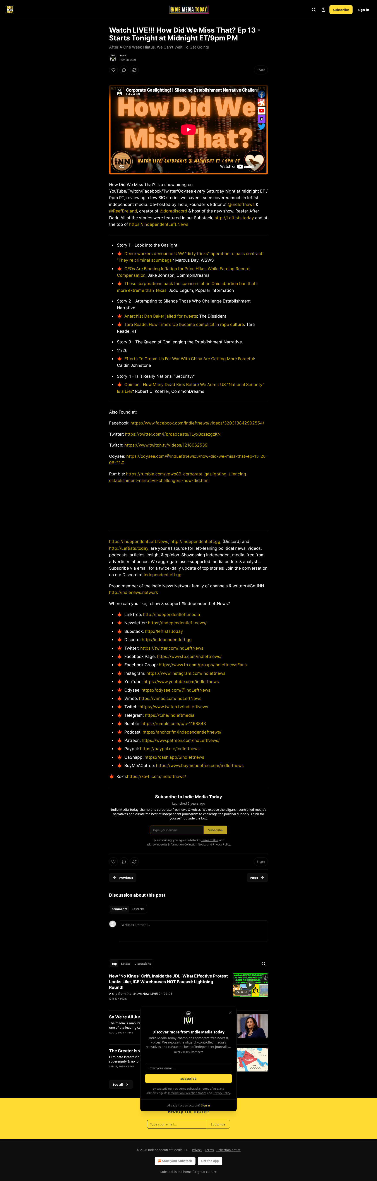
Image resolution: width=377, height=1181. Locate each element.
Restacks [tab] (138, 909)
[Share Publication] (323, 9)
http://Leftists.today (234, 217)
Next (254, 877)
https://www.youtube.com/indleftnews (180, 681)
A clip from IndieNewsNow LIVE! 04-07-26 (141, 993)
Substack (166, 1172)
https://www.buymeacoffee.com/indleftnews (199, 765)
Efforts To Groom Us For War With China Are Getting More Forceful (188, 358)
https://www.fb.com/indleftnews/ (189, 656)
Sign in (363, 9)
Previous (126, 877)
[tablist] (128, 909)
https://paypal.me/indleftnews (169, 748)
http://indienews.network (133, 592)
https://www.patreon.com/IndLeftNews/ (180, 740)
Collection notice (228, 1150)
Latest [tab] (125, 964)
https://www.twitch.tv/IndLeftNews (173, 706)
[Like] (113, 70)
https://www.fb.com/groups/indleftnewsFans (202, 664)
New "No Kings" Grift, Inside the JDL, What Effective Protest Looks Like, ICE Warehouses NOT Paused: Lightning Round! (168, 982)
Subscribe (341, 9)
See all (118, 1084)
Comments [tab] (119, 909)
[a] (250, 985)
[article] (188, 990)
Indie (123, 55)
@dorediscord (173, 211)
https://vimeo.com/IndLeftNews (169, 698)
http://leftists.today (164, 631)
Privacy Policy (221, 1093)
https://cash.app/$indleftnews (174, 757)
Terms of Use (209, 1089)
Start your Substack (177, 1161)
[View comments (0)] (124, 70)
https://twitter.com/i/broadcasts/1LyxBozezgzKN (173, 434)
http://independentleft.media (171, 614)
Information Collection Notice (187, 1093)
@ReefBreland (123, 211)
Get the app (210, 1161)
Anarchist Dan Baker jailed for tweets (160, 316)
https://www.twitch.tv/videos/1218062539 (165, 445)
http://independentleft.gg (195, 541)
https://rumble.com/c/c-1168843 (173, 723)
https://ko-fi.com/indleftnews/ (156, 776)
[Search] (313, 9)
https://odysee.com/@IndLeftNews (175, 690)
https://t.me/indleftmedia (169, 715)
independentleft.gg (163, 574)
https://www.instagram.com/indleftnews (185, 673)
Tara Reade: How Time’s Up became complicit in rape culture (183, 324)
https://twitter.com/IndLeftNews (171, 648)
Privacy (197, 1150)
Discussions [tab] (142, 964)
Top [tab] (114, 964)
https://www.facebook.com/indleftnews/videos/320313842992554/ (197, 423)
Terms (209, 1150)
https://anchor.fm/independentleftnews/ (181, 732)
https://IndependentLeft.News (158, 224)
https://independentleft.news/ (177, 622)
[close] (230, 1012)
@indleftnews (241, 204)
